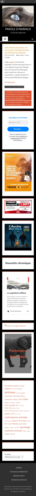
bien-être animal (19, 396)
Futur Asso (8, 408)
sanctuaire (16, 427)
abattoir (22, 386)
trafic (24, 431)
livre (16, 414)
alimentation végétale (17, 388)
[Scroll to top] (33, 493)
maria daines (8, 421)
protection (22, 424)
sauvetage (25, 427)
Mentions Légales (19, 476)
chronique (12, 402)
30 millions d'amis (12, 386)
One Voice (22, 421)
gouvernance (16, 408)
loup (19, 414)
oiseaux (15, 421)
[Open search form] (32, 39)
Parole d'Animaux (18, 29)
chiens (7, 402)
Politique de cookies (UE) (19, 480)
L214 (13, 414)
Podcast (15, 423)
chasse (15, 399)
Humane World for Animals (12, 411)
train (22, 87)
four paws (21, 405)
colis (6, 87)
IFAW (21, 411)
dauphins (18, 402)
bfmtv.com (11, 82)
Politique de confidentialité (19, 472)
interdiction (26, 411)
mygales (11, 62)
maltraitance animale (16, 417)
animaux (10, 392)
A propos (19, 468)
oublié (17, 87)
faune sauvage (10, 405)
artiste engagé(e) (20, 393)
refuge (11, 427)
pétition (7, 427)
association (9, 396)
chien (25, 399)
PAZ (6, 424)
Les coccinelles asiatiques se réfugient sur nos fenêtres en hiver (17, 103)
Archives (8, 454)
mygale (12, 87)
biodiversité (8, 399)
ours (29, 421)
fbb (17, 405)
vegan (28, 431)
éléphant (12, 434)
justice (7, 413)
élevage (7, 434)
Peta (9, 424)
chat (20, 399)
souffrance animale (13, 430)
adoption (8, 389)
